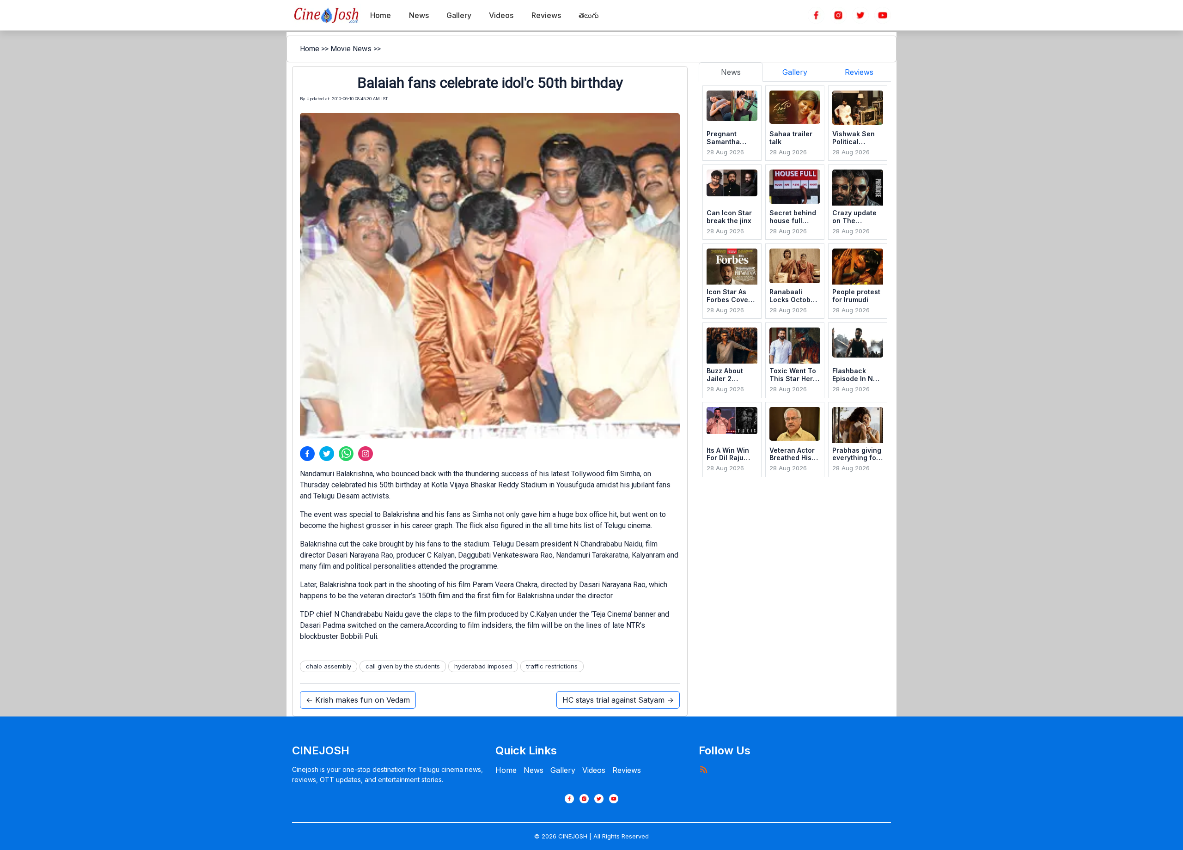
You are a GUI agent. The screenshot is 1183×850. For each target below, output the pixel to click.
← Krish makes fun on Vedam (358, 699)
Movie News (351, 48)
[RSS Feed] (703, 769)
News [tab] (731, 72)
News (533, 770)
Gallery (562, 770)
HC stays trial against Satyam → (618, 699)
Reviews (626, 770)
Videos (593, 770)
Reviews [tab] (859, 72)
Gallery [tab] (794, 72)
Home (309, 48)
